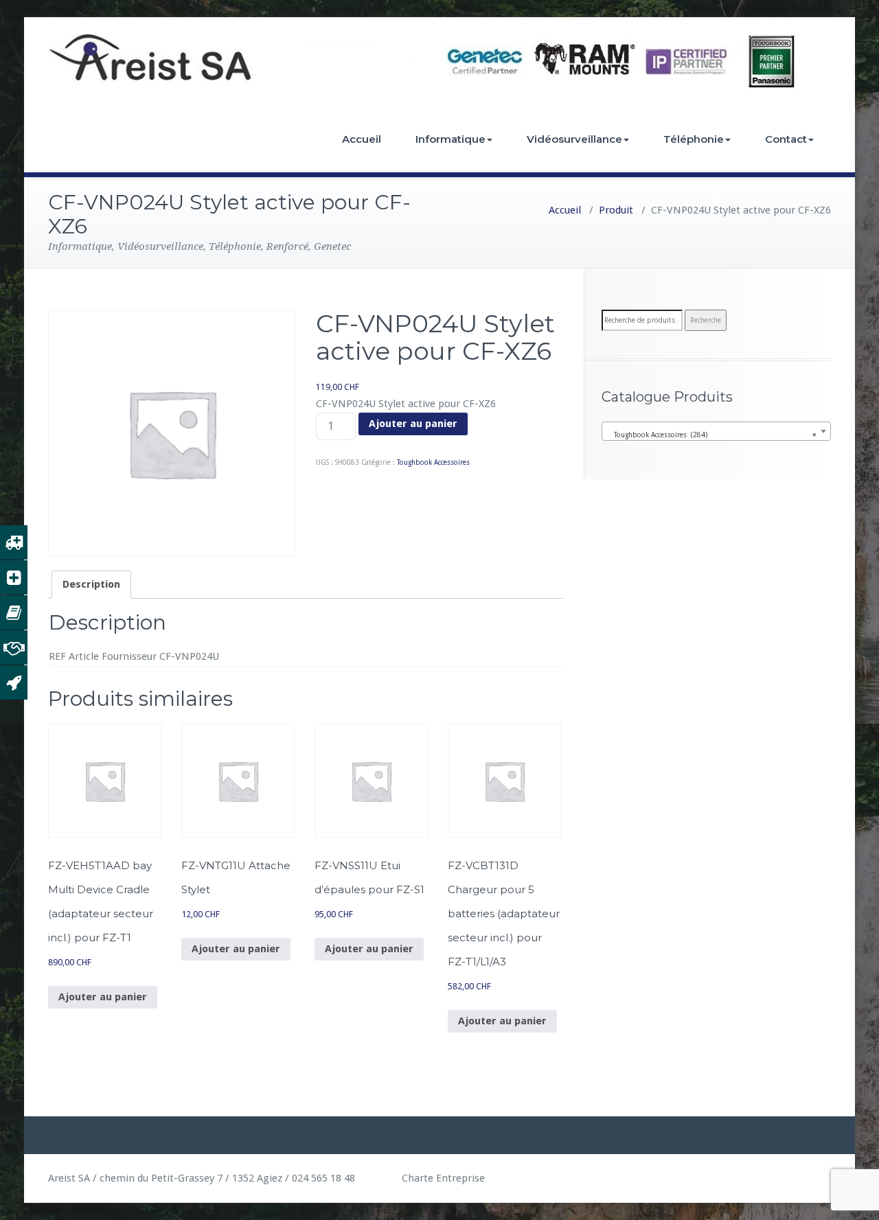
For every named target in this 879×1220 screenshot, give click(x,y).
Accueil (361, 139)
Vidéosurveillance (574, 139)
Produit (616, 210)
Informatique (450, 139)
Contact (786, 139)
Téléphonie (693, 139)
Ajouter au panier (413, 423)
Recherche (705, 320)
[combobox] (716, 431)
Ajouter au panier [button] (102, 997)
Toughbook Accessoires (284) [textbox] (712, 435)
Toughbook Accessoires (433, 462)
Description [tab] (91, 584)
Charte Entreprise (442, 1178)
